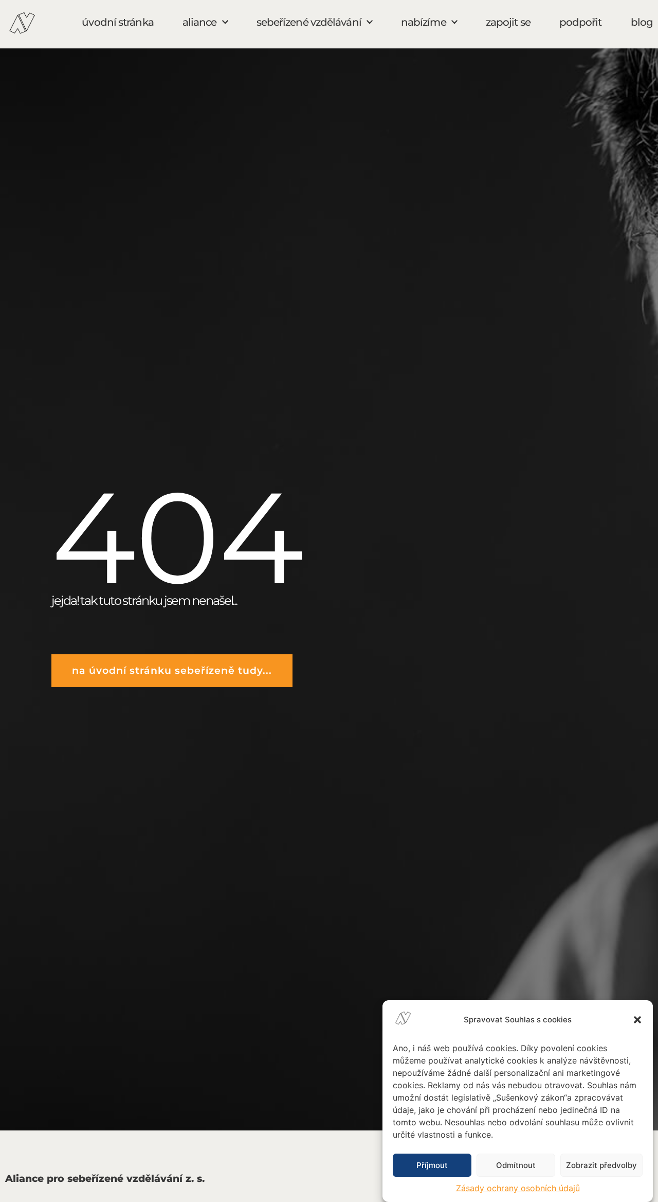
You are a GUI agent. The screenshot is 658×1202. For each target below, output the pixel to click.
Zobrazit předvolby (601, 1165)
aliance (199, 22)
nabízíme (423, 22)
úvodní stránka (117, 22)
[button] (637, 1020)
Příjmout (432, 1165)
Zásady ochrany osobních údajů (518, 1188)
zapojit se (508, 22)
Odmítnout (516, 1165)
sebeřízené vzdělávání (309, 22)
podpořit (580, 22)
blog (642, 22)
